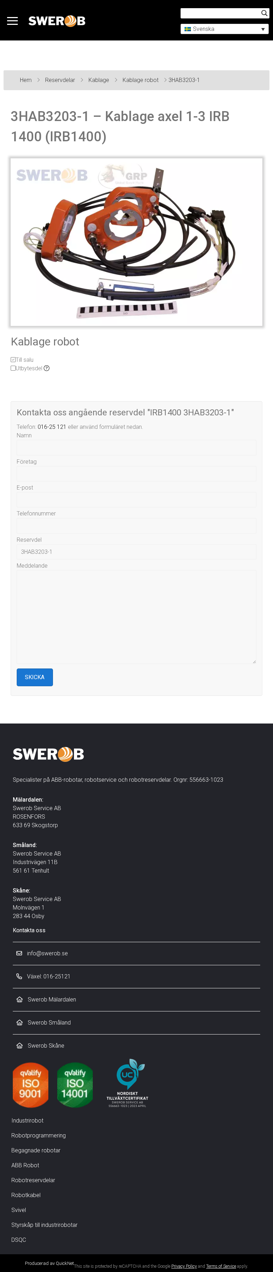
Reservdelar (60, 80)
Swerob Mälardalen (51, 999)
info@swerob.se (47, 953)
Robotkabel (26, 1195)
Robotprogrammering (38, 1135)
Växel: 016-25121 (48, 976)
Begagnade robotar (35, 1150)
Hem (26, 80)
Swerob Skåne (45, 1045)
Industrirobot (27, 1120)
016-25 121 (52, 427)
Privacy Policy (184, 1266)
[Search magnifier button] (264, 13)
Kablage (100, 80)
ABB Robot (25, 1165)
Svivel (18, 1210)
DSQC (18, 1239)
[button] (225, 29)
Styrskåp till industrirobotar (44, 1225)
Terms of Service (221, 1266)
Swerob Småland (48, 1022)
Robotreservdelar (33, 1180)
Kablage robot (141, 80)
